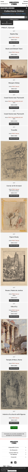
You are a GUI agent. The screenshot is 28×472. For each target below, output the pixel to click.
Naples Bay (14, 34)
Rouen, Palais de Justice (14, 290)
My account (25, 3)
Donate (2, 1)
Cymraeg (26, 1)
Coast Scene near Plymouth (14, 98)
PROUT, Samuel (15, 37)
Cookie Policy (6, 469)
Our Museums (4, 3)
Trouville (14, 130)
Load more (14, 427)
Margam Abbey (14, 83)
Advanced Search (14, 19)
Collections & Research (7, 8)
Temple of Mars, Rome (14, 360)
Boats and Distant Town (14, 49)
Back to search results (7, 23)
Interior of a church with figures (14, 414)
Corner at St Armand (14, 186)
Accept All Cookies (12, 470)
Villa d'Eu (14, 306)
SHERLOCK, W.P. (19, 101)
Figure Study (14, 237)
